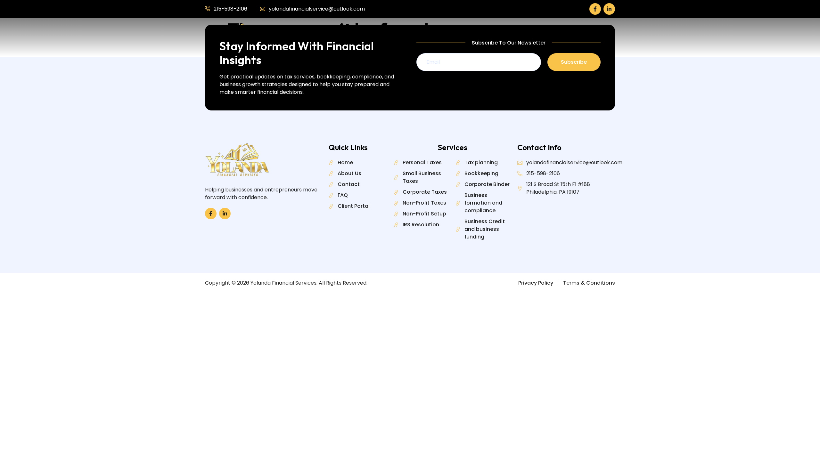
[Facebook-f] (595, 9)
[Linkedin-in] (609, 9)
